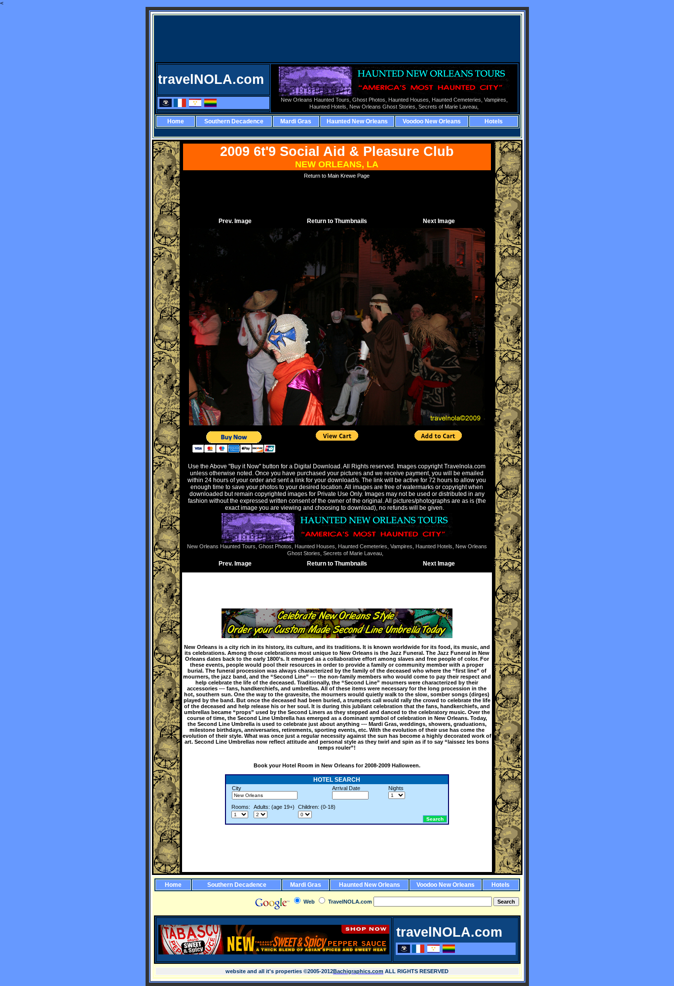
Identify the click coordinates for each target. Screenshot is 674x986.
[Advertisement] (338, 38)
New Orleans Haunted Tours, (316, 100)
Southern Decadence (233, 121)
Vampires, (496, 100)
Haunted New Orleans (357, 121)
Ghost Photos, (369, 100)
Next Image (439, 221)
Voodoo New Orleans (432, 121)
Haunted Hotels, (328, 107)
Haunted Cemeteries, (457, 100)
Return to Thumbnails (337, 221)
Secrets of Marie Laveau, (448, 107)
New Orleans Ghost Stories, (383, 107)
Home (175, 121)
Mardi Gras (295, 121)
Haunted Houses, (409, 100)
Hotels (494, 121)
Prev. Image (235, 221)
